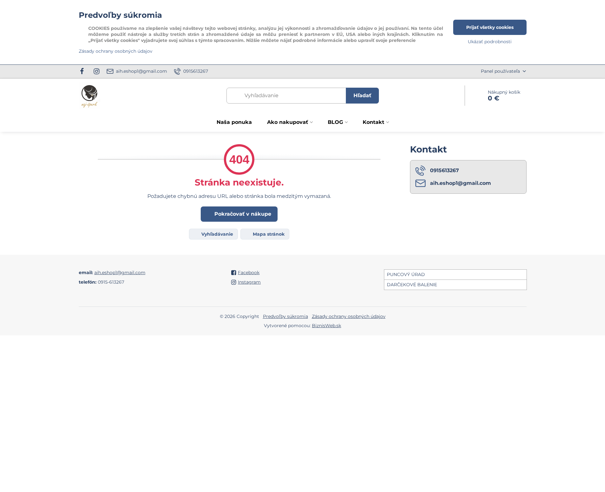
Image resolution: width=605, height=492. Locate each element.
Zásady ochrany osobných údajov (349, 316)
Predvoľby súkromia (285, 316)
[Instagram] (96, 71)
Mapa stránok (268, 234)
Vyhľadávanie (216, 234)
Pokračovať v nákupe (242, 214)
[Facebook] (84, 71)
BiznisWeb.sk (326, 325)
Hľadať (362, 95)
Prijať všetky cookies (490, 27)
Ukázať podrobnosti (490, 41)
